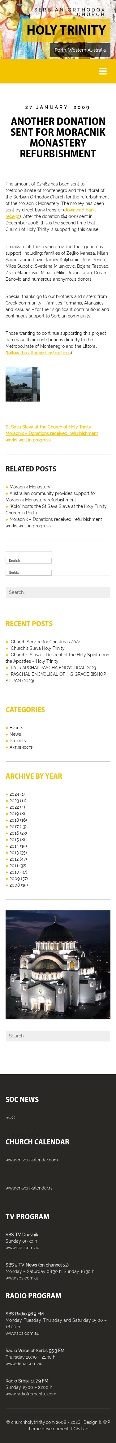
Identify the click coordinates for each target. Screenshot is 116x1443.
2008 (15, 885)
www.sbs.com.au (22, 1247)
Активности (21, 747)
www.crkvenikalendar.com (32, 1159)
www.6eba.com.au (24, 1363)
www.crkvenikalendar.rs (29, 1187)
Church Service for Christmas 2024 (46, 641)
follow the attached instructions (39, 352)
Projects (18, 740)
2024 (14, 794)
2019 (14, 813)
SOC (10, 1117)
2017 (14, 826)
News (15, 734)
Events (16, 727)
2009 (15, 878)
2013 (14, 852)
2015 (14, 839)
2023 (14, 800)
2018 (14, 820)
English (14, 560)
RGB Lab (79, 1428)
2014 (14, 846)
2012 (14, 859)
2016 (14, 833)
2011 (14, 865)
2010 (14, 872)
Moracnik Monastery (30, 486)
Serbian (14, 572)
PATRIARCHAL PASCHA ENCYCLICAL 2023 (53, 667)
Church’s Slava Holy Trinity (38, 648)
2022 (14, 807)
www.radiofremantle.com (31, 1393)
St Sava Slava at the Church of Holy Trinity (48, 426)
